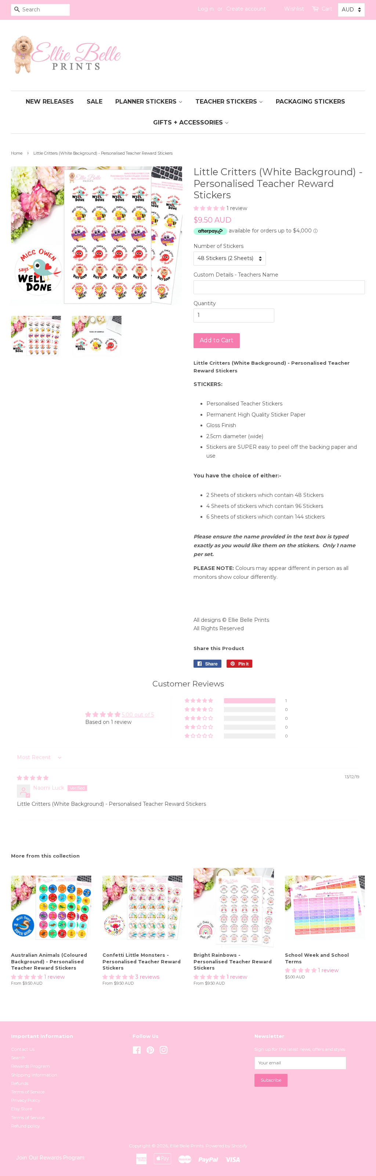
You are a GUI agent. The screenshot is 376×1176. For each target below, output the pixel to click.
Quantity (205, 303)
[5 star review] (32, 778)
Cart (327, 9)
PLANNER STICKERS (146, 101)
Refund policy (25, 1126)
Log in (206, 9)
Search (18, 1057)
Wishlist (294, 9)
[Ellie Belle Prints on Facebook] (137, 1051)
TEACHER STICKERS (227, 101)
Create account (246, 9)
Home (16, 153)
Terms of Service (27, 1091)
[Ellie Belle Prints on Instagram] (163, 1051)
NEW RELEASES (50, 101)
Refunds (19, 1083)
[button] (210, 208)
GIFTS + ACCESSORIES (189, 122)
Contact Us (23, 1049)
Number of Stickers (218, 246)
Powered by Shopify (226, 1145)
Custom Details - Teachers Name (236, 274)
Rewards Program (30, 1066)
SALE (94, 101)
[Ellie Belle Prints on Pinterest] (150, 1051)
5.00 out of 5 (138, 714)
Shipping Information (34, 1075)
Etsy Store (21, 1108)
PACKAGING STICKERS (310, 101)
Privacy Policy (25, 1100)
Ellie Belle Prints (186, 1145)
